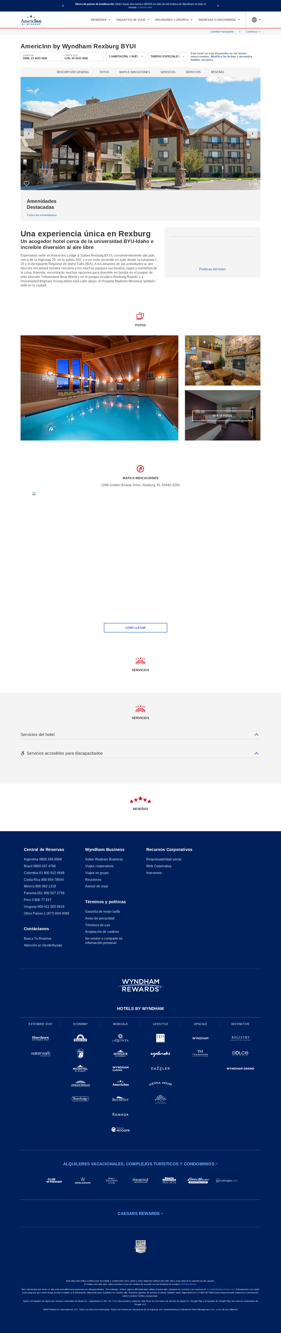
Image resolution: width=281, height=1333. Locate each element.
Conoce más (145, 7)
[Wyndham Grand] (240, 1069)
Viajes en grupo (97, 873)
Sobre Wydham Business (104, 859)
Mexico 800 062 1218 (40, 886)
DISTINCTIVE (240, 1024)
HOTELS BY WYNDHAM (140, 1008)
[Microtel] (80, 1069)
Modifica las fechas (223, 56)
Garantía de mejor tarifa (102, 911)
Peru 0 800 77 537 (37, 900)
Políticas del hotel (212, 269)
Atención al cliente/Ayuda (43, 945)
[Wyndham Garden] (120, 1069)
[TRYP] (160, 1039)
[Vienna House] (160, 1084)
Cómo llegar (135, 627)
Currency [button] (251, 31)
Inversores (154, 873)
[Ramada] (120, 1115)
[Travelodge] (80, 1099)
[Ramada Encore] (120, 1130)
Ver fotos (222, 415)
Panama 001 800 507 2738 (44, 893)
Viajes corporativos (99, 866)
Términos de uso (97, 925)
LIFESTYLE (160, 1024)
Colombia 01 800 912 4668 (44, 873)
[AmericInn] (120, 1084)
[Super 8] (80, 1054)
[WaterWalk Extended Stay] (40, 1054)
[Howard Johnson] (80, 1084)
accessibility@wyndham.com (220, 1289)
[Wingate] (120, 1054)
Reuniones (93, 879)
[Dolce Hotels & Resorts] (240, 1054)
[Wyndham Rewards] (140, 985)
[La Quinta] (120, 1039)
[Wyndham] (200, 1039)
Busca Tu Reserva (37, 938)
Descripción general (73, 72)
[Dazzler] (160, 1069)
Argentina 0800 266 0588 (43, 859)
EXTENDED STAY (40, 1024)
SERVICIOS (193, 72)
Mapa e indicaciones (134, 72)
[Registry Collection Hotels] (240, 1039)
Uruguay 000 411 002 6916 (44, 906)
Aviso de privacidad (100, 918)
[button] (62, 5)
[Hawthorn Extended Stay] (40, 1039)
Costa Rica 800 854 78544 (44, 879)
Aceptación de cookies (102, 931)
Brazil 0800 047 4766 (40, 866)
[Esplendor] (160, 1054)
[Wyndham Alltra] (160, 1099)
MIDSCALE (120, 1024)
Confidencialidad (188, 1284)
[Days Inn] (80, 1039)
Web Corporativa (158, 866)
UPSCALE (200, 1024)
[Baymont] (120, 1099)
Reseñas (217, 72)
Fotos (104, 72)
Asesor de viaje (96, 886)
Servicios (167, 72)
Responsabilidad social (163, 859)
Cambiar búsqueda (222, 31)
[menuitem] (100, 20)
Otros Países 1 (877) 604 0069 (46, 913)
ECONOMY (80, 1024)
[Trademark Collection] (200, 1054)
